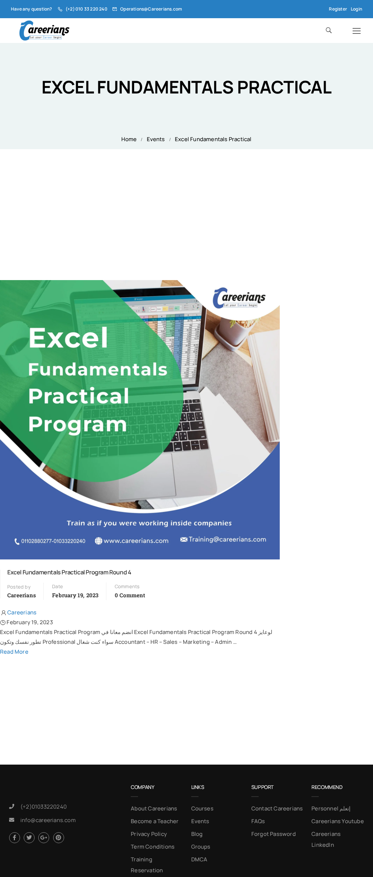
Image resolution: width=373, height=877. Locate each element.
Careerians (21, 595)
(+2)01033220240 (43, 806)
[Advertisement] (186, 204)
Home (129, 139)
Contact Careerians (277, 808)
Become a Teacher (154, 821)
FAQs (258, 821)
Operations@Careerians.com (151, 9)
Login (356, 9)
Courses (202, 808)
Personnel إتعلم (330, 808)
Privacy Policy (149, 834)
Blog (197, 834)
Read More (14, 651)
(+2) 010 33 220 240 (86, 9)
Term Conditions (152, 846)
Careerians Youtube (337, 821)
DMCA (199, 859)
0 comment (130, 595)
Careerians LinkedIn (326, 839)
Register (338, 9)
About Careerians (154, 808)
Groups (201, 846)
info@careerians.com (48, 820)
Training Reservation (147, 865)
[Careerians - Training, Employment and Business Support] (44, 30)
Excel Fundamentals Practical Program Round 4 (69, 572)
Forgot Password (273, 834)
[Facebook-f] (14, 837)
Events (156, 139)
